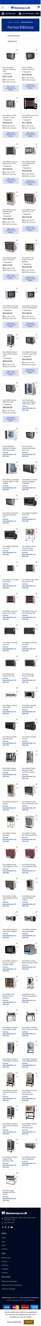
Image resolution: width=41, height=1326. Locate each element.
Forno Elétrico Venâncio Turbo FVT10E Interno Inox (10, 1092)
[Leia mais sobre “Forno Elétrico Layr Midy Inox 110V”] (17, 625)
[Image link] (14, 1213)
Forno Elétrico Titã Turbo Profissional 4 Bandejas (30, 307)
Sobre (4, 1245)
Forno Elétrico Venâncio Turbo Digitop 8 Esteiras (29, 1060)
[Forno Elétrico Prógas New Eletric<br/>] (11, 822)
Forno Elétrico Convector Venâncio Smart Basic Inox (10, 515)
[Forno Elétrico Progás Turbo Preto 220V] (11, 246)
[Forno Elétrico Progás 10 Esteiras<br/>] (11, 790)
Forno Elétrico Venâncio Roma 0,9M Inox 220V (10, 1028)
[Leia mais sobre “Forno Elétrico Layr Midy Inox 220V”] (36, 625)
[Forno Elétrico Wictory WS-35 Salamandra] (30, 1146)
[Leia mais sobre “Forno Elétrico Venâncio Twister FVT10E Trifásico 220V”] (17, 1106)
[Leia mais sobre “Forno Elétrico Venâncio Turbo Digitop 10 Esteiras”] (17, 1041)
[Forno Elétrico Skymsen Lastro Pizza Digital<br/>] (30, 918)
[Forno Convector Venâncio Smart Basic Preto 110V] (30, 435)
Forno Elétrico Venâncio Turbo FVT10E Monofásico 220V (29, 1092)
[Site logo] (20, 7)
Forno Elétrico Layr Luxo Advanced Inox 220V (10, 612)
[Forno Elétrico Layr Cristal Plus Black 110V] (30, 104)
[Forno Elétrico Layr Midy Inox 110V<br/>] (11, 631)
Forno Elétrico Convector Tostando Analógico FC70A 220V (29, 481)
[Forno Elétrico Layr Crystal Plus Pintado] (11, 568)
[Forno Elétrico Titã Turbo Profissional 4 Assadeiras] (11, 294)
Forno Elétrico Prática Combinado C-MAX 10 (9, 769)
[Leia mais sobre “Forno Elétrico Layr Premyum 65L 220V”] (36, 656)
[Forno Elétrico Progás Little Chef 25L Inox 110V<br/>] (30, 790)
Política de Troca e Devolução (12, 1285)
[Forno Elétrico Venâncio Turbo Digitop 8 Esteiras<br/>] (30, 1047)
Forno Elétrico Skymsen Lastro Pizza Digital (29, 930)
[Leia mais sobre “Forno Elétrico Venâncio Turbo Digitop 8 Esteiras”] (36, 1041)
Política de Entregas (8, 1289)
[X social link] (5, 1227)
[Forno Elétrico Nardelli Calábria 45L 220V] (30, 694)
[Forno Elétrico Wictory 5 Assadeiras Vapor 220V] (30, 341)
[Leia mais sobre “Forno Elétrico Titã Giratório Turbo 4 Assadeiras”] (17, 977)
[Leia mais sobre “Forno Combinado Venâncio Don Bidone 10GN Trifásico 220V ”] (36, 383)
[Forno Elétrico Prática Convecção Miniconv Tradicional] (30, 150)
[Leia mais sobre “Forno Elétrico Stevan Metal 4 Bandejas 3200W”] (36, 943)
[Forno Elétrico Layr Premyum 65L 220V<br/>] (30, 663)
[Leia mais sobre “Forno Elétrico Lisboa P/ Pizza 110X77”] (17, 688)
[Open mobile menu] (3, 7)
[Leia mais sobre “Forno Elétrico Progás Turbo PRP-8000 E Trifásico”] (36, 878)
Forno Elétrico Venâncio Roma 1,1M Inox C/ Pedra (30, 1028)
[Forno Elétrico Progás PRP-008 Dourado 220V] (30, 822)
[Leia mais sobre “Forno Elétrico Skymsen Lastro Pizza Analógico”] (17, 912)
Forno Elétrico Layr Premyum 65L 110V (8, 675)
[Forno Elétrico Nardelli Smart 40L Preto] (11, 725)
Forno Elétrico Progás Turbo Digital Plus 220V (29, 865)
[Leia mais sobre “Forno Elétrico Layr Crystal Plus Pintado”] (17, 562)
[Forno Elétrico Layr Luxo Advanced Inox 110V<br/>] (11, 150)
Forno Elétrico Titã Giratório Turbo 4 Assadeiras (8, 996)
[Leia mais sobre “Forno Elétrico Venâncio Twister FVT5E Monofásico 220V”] (36, 1106)
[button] (17, 50)
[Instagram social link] (8, 1227)
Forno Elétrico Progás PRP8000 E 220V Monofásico (9, 211)
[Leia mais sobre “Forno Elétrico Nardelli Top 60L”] (36, 719)
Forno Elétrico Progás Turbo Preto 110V (29, 211)
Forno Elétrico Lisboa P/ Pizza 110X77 (10, 706)
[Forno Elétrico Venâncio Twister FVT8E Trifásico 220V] (11, 341)
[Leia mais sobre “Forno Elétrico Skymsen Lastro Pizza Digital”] (36, 912)
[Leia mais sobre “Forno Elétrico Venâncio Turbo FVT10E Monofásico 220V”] (36, 1073)
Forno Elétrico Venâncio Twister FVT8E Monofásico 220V (10, 1159)
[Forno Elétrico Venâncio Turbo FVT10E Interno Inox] (11, 1079)
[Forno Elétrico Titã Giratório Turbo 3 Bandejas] (30, 246)
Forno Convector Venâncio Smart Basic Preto (9, 69)
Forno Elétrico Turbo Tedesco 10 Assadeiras (29, 995)
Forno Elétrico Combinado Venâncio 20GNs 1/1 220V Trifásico (11, 481)
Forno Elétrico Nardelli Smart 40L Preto (9, 738)
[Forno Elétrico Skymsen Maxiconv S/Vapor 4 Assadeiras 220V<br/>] (11, 949)
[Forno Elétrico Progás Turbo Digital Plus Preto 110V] (11, 885)
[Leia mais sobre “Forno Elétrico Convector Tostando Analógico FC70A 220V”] (36, 462)
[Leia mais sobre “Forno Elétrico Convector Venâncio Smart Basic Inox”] (17, 495)
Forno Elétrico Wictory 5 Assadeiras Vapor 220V (29, 353)
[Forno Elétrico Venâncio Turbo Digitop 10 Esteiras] (11, 1047)
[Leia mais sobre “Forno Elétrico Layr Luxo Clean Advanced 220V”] (36, 593)
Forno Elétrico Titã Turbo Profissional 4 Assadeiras (11, 307)
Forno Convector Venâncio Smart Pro (28, 68)
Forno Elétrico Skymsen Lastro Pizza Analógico (10, 930)
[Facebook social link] (3, 1227)
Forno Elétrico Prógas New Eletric (9, 834)
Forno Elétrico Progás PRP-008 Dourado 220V (29, 834)
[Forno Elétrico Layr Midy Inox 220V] (30, 631)
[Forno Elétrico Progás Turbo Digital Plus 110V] (11, 853)
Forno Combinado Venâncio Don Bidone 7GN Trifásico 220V (9, 448)
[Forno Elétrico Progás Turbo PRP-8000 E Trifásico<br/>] (30, 885)
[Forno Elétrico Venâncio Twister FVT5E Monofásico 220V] (30, 1112)
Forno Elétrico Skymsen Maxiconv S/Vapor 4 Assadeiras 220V (10, 963)
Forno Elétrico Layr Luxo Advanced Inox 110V (10, 163)
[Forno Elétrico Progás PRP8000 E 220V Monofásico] (11, 198)
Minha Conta (6, 1258)
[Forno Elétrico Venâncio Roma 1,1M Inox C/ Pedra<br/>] (30, 1016)
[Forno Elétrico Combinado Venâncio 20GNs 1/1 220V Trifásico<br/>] (11, 468)
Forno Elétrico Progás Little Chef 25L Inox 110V (29, 803)
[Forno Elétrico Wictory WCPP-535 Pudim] (11, 389)
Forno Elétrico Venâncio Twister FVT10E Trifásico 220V (10, 1125)
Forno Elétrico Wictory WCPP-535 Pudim (9, 401)
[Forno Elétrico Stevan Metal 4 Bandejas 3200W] (30, 949)
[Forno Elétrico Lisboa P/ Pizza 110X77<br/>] (11, 694)
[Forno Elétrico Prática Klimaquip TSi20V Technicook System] (30, 757)
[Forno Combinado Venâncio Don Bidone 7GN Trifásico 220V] (11, 435)
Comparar (5, 1269)
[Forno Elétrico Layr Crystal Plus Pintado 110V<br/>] (30, 568)
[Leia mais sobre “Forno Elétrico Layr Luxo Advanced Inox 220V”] (17, 593)
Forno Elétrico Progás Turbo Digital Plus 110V (10, 865)
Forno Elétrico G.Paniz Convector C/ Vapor (9, 116)
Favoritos (5, 1273)
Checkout (5, 1265)
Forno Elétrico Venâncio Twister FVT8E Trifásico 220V (10, 354)
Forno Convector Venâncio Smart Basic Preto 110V (29, 448)
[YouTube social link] (11, 1227)
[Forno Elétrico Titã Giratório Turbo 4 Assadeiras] (11, 983)
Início (10, 22)
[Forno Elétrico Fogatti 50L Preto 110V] (30, 501)
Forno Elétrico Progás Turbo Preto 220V (9, 259)
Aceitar (29, 1322)
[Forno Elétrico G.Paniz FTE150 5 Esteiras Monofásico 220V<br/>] (30, 535)
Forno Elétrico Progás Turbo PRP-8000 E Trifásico (29, 898)
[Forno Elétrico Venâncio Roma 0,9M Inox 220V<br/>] (11, 1016)
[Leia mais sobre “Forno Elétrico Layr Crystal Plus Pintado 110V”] (36, 562)
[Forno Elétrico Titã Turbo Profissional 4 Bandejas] (30, 294)
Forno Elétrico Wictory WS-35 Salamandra (29, 1158)
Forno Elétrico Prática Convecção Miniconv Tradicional (28, 163)
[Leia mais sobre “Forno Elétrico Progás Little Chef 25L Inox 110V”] (36, 784)
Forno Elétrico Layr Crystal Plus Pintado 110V (30, 581)
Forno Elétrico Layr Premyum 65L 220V (28, 675)
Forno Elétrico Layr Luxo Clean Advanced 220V (29, 612)
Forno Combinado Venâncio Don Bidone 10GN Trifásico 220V (29, 402)
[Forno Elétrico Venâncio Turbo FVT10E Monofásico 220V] (30, 1079)
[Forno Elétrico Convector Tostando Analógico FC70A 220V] (30, 468)
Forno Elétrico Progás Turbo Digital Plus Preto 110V (10, 898)
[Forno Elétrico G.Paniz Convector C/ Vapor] (11, 104)
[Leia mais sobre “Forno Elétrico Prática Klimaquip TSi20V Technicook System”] (36, 751)
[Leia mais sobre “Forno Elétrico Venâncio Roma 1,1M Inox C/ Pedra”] (36, 1010)
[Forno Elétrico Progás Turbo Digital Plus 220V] (30, 853)
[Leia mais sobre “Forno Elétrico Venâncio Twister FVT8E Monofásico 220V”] (17, 1140)
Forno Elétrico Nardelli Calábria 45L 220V (29, 706)
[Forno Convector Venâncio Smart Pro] (30, 56)
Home (4, 1238)
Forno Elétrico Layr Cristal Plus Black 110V (30, 116)
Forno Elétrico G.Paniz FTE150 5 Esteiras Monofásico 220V (29, 548)
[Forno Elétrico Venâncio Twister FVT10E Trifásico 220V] (11, 1112)
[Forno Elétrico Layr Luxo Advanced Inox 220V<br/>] (11, 600)
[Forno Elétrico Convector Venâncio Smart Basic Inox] (11, 501)
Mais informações (14, 1322)
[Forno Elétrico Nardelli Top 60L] (30, 725)
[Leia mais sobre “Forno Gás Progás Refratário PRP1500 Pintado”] (17, 1173)
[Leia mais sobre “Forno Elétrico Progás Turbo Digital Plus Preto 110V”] (17, 878)
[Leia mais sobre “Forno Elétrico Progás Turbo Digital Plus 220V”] (36, 847)
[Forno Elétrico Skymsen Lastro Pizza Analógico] (11, 918)
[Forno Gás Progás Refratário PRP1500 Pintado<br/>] (11, 1179)
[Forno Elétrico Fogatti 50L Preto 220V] (11, 535)
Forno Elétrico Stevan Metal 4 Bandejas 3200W (29, 962)
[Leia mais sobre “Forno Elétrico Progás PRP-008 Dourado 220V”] (36, 816)
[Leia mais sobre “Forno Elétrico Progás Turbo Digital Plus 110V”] (17, 847)
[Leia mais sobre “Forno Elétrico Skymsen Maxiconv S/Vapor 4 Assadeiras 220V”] (17, 943)
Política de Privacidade (9, 1281)
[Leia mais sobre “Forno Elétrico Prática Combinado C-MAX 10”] (17, 751)
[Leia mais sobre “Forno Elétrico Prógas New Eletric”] (17, 816)
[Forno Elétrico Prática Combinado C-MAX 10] (11, 757)
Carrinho (4, 1261)
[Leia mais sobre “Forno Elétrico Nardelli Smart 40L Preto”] (17, 719)
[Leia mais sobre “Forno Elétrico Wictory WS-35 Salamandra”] (36, 1140)
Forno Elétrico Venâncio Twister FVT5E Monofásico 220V (29, 1125)
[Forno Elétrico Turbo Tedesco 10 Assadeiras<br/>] (30, 983)
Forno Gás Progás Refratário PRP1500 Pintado (9, 1192)
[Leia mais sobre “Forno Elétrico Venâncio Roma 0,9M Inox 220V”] (17, 1010)
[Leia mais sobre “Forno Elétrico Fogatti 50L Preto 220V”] (17, 529)
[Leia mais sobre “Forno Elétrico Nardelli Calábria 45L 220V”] (36, 688)
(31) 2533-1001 (9, 1222)
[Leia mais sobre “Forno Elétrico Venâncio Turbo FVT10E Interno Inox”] (17, 1073)
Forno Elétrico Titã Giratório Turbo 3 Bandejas (27, 259)
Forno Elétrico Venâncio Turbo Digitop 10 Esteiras (11, 1060)
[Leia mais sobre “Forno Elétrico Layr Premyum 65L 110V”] (17, 656)
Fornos (16, 22)
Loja (3, 1241)
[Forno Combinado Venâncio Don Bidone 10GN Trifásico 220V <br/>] (30, 389)
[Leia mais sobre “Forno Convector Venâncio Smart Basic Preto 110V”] (36, 429)
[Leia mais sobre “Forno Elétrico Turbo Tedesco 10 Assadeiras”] (36, 977)
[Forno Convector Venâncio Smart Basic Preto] (11, 56)
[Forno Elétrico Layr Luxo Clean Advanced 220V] (30, 600)
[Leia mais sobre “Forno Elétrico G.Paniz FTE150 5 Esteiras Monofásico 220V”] (36, 529)
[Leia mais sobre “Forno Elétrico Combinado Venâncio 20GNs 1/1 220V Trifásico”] (17, 462)
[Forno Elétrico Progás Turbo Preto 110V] (30, 198)
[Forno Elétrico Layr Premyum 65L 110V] (11, 663)
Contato (4, 1249)
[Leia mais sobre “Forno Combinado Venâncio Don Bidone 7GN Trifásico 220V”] (17, 429)
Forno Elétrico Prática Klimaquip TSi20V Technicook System (28, 770)
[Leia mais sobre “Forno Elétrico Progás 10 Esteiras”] (17, 784)
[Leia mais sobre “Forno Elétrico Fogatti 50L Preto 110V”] (36, 495)
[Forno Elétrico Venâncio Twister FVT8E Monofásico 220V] (11, 1146)
